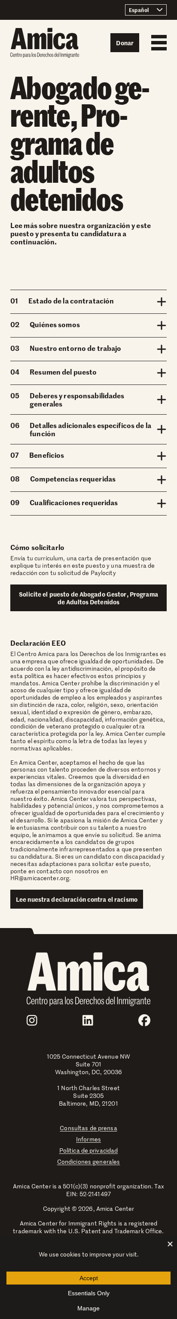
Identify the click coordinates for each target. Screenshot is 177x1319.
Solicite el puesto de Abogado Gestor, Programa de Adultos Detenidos (88, 598)
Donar (125, 42)
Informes (88, 1139)
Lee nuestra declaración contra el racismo (76, 899)
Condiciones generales (88, 1161)
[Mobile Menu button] (157, 43)
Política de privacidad (88, 1150)
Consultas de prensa (88, 1128)
